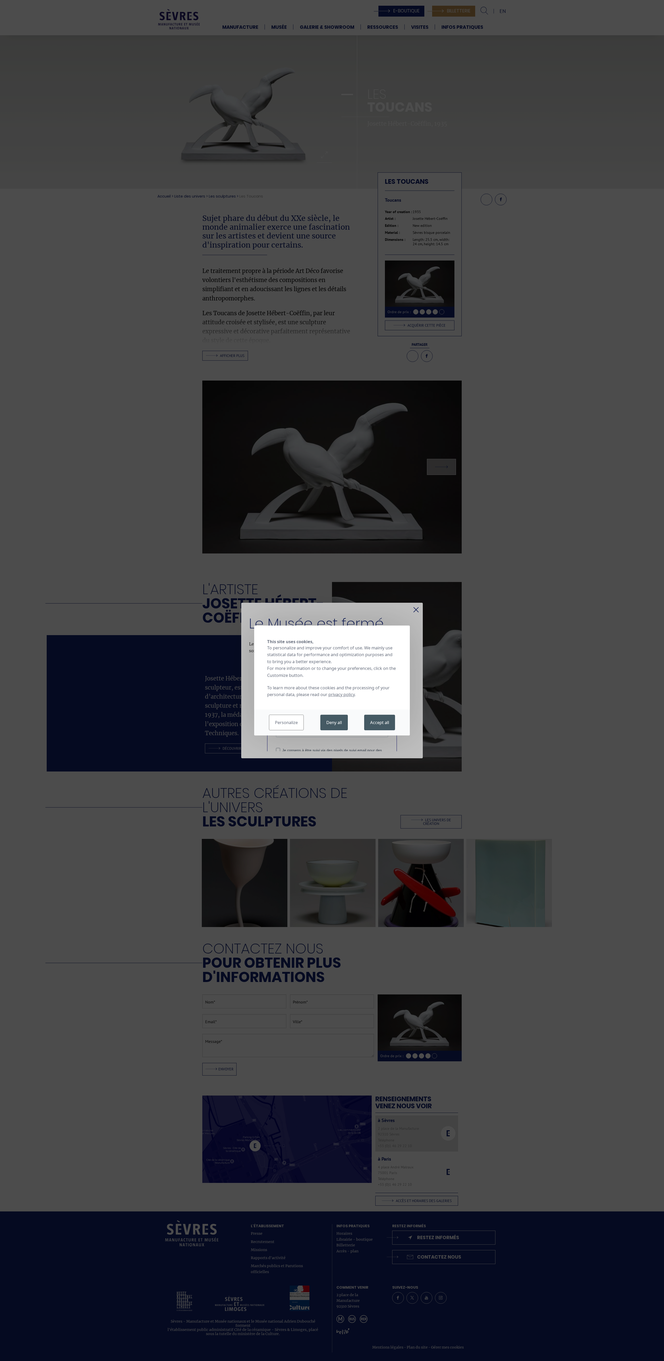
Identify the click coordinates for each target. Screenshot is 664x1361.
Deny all (334, 722)
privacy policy (341, 694)
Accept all (379, 722)
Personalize (286, 722)
